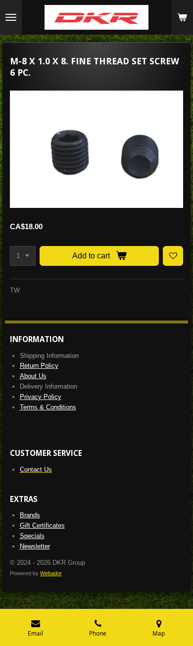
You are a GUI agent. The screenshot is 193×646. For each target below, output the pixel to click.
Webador (51, 573)
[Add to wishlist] (173, 256)
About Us (33, 376)
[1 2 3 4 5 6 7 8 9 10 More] (23, 256)
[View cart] (182, 17)
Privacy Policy (40, 396)
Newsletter (35, 546)
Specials (32, 536)
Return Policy (39, 365)
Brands (30, 515)
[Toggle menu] (11, 17)
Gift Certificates (42, 525)
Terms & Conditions (48, 407)
